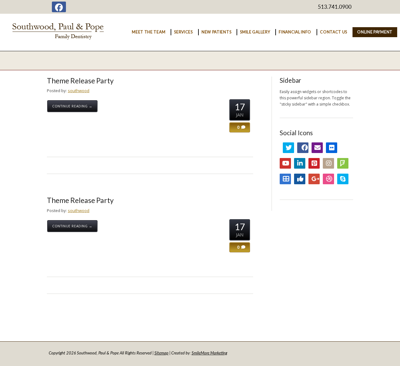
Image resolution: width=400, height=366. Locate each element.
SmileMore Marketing (209, 352)
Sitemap (161, 352)
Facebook (302, 147)
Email (317, 147)
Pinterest (314, 163)
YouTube (285, 163)
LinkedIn (299, 163)
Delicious (285, 179)
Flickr (331, 147)
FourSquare (342, 163)
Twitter (288, 147)
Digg (299, 179)
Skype (342, 179)
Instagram (328, 163)
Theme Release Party (80, 80)
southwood (78, 90)
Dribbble (328, 179)
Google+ (314, 179)
